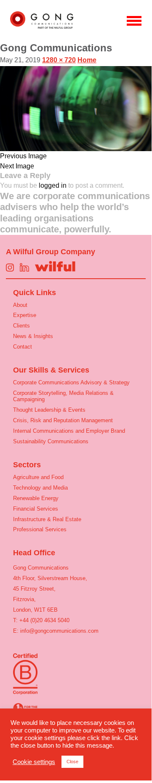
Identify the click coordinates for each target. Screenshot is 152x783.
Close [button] (72, 761)
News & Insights (33, 336)
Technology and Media (40, 488)
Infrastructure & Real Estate (47, 519)
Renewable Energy (36, 498)
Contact (22, 347)
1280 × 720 (59, 60)
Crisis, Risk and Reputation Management (63, 420)
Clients (21, 325)
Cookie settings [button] (34, 762)
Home (86, 60)
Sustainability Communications (50, 441)
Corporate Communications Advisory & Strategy (71, 382)
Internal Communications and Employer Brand (69, 431)
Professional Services (40, 529)
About (20, 305)
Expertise (24, 315)
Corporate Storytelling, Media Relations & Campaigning (63, 396)
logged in (53, 185)
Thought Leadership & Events (49, 410)
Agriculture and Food (38, 477)
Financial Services (35, 509)
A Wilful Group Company (50, 252)
